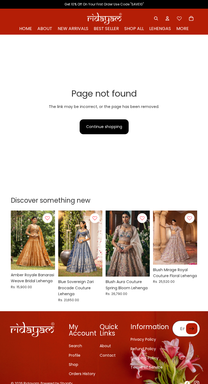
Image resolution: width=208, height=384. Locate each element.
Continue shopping (104, 126)
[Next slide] (51, 240)
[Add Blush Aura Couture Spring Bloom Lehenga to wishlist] (142, 218)
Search (75, 346)
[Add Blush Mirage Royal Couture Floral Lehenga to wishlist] (189, 218)
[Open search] (156, 18)
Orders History (82, 373)
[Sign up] (191, 328)
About (105, 346)
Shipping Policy (144, 358)
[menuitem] (182, 29)
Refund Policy (143, 349)
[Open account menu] (167, 18)
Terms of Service (147, 367)
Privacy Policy (143, 339)
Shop (73, 364)
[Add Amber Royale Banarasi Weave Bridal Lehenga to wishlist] (47, 218)
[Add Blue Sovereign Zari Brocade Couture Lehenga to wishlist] (95, 218)
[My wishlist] (179, 18)
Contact (108, 355)
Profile (74, 355)
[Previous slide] (15, 240)
